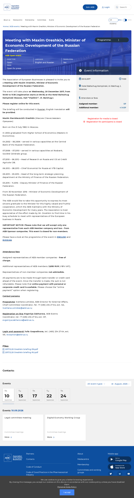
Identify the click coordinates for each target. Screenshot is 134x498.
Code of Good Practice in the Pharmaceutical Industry (47, 473)
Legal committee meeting (18, 418)
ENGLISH (61, 237)
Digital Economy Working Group (63, 418)
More (7, 437)
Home (5, 26)
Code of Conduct (34, 467)
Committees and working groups (89, 471)
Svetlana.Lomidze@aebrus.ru (17, 308)
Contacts (30, 459)
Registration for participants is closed (104, 122)
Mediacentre (83, 459)
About (80, 454)
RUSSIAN (7, 240)
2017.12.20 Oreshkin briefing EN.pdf (21, 349)
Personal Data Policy (66, 487)
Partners (30, 454)
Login (107, 7)
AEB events (14, 26)
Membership (83, 464)
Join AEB (90, 7)
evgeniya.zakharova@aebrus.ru (18, 320)
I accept (67, 492)
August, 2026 (121, 384)
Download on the (120, 467)
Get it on (121, 460)
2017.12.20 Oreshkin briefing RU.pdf (21, 352)
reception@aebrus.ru (17, 334)
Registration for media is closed (103, 118)
